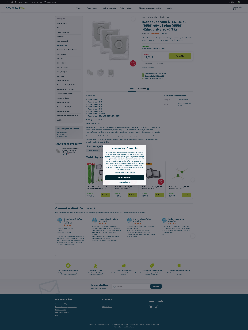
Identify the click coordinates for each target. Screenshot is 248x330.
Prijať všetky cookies (124, 177)
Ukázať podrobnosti (125, 182)
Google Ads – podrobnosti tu (134, 161)
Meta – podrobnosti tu (116, 163)
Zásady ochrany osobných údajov (125, 172)
